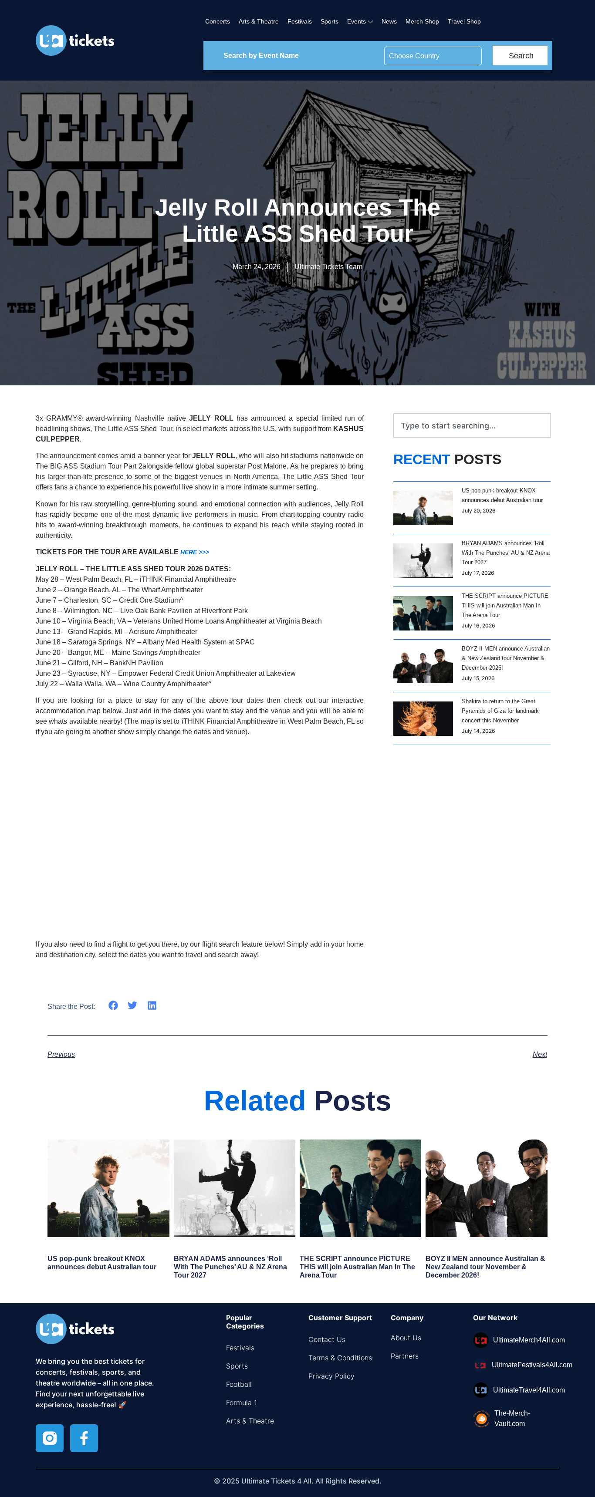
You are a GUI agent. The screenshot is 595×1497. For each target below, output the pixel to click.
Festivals (299, 21)
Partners (405, 1356)
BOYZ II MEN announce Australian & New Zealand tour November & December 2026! (506, 658)
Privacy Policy (331, 1376)
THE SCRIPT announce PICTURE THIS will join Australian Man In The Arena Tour (505, 605)
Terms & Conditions (340, 1357)
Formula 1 (241, 1402)
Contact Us (326, 1339)
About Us (406, 1337)
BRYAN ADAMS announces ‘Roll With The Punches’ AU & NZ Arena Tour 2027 (506, 553)
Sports (329, 21)
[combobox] (472, 425)
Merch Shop (422, 21)
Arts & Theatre (259, 21)
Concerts (217, 21)
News (389, 21)
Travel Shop (464, 21)
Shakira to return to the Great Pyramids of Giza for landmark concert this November (500, 711)
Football (239, 1384)
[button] (113, 1006)
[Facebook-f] (84, 1438)
